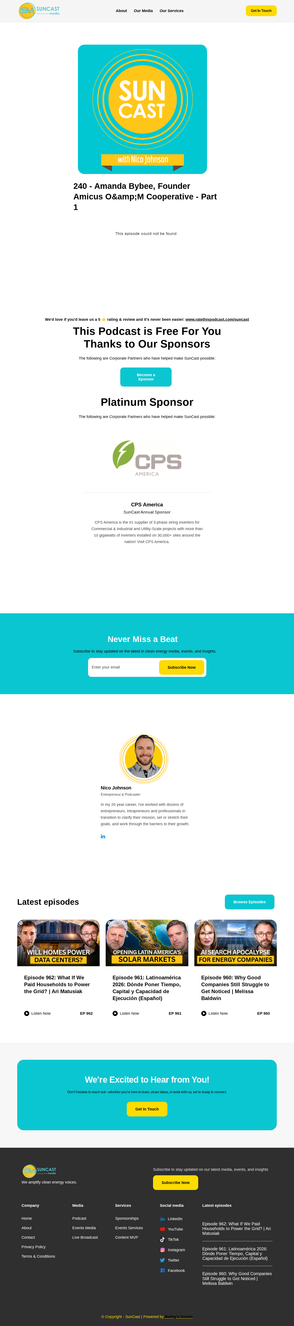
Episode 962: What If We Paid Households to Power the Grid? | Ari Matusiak (236, 1228)
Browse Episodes (250, 902)
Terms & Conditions (38, 1256)
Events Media (84, 1228)
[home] (38, 10)
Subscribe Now (176, 1182)
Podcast (79, 1218)
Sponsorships (127, 1218)
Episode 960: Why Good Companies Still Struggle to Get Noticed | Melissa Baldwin (237, 1278)
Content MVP (126, 1237)
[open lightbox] (142, 109)
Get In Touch (261, 11)
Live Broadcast (85, 1237)
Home (27, 1218)
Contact (28, 1237)
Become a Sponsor (146, 377)
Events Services (129, 1228)
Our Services (172, 11)
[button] (143, 11)
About (121, 11)
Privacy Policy (34, 1247)
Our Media (143, 11)
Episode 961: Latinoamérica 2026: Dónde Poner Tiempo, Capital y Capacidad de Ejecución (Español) (235, 1253)
